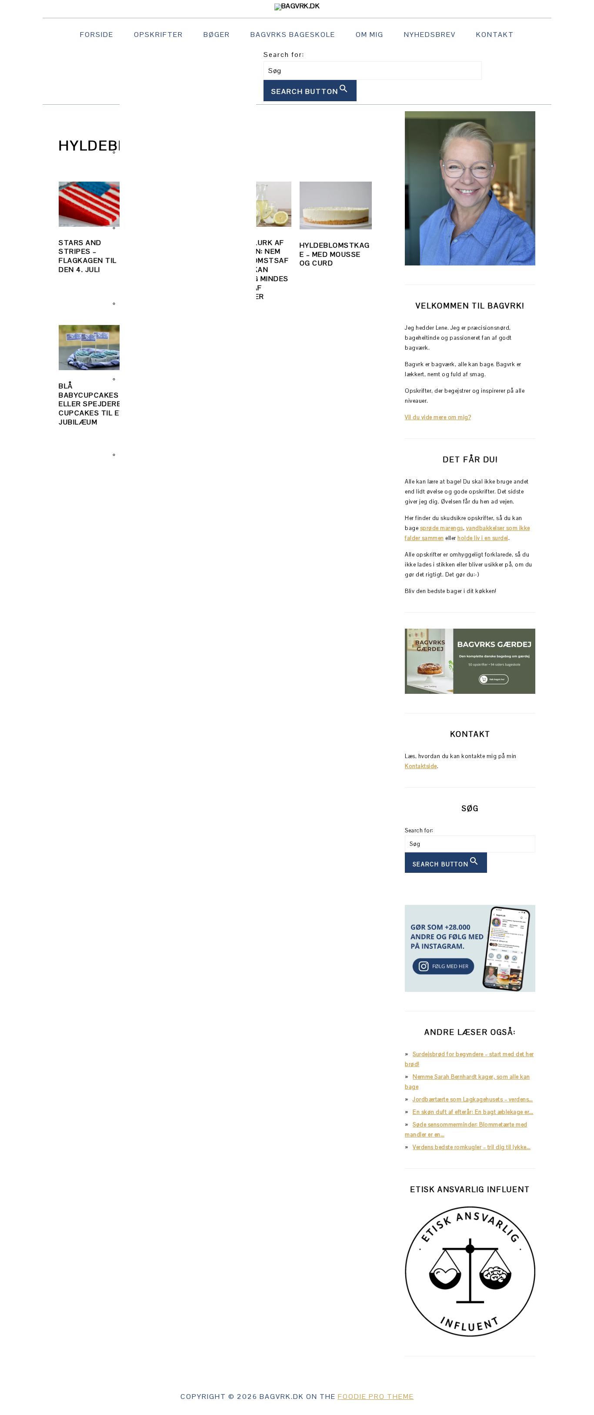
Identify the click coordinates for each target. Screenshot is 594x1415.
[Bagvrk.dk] (297, 5)
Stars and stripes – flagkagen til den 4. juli (88, 256)
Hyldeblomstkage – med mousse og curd (335, 254)
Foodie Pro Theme (376, 1396)
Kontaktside (421, 766)
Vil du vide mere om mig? (438, 417)
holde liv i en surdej (482, 538)
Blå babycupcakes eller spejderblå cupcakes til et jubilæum (95, 404)
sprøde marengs (441, 528)
